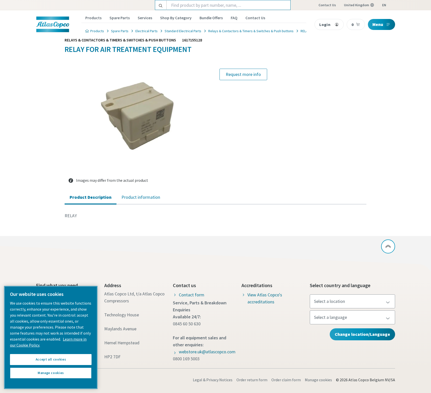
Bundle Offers (211, 17)
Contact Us (255, 17)
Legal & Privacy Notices (212, 379)
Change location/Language (362, 334)
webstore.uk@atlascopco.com (207, 352)
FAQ (234, 17)
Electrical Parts (146, 31)
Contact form (191, 295)
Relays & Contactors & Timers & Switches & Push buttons (251, 31)
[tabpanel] (215, 215)
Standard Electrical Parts (183, 31)
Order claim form (286, 379)
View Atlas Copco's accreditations (264, 298)
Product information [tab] (140, 197)
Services (145, 17)
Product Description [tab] (90, 197)
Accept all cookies (51, 359)
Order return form (251, 379)
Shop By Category (176, 17)
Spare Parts (119, 17)
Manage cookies (318, 379)
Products (93, 17)
